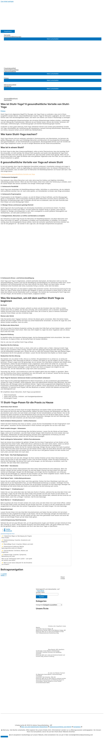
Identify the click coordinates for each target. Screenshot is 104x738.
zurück (4, 574)
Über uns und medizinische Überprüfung (34, 727)
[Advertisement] (51, 699)
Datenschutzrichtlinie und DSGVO (60, 727)
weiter (3, 575)
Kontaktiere (77, 727)
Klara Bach (40, 591)
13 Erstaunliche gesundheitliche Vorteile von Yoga (18, 174)
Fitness (3, 111)
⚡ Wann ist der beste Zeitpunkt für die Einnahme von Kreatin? (17, 563)
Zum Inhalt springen (7, 1)
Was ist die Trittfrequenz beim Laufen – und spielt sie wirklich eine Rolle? (17, 559)
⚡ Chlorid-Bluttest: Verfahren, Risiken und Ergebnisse (15, 551)
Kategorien (39, 605)
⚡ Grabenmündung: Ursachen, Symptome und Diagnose (16, 540)
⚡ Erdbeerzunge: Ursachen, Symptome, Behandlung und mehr (14, 555)
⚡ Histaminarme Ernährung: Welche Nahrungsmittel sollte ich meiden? (13, 547)
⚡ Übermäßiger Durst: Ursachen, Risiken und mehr (17, 544)
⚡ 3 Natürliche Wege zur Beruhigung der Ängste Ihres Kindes (17, 536)
